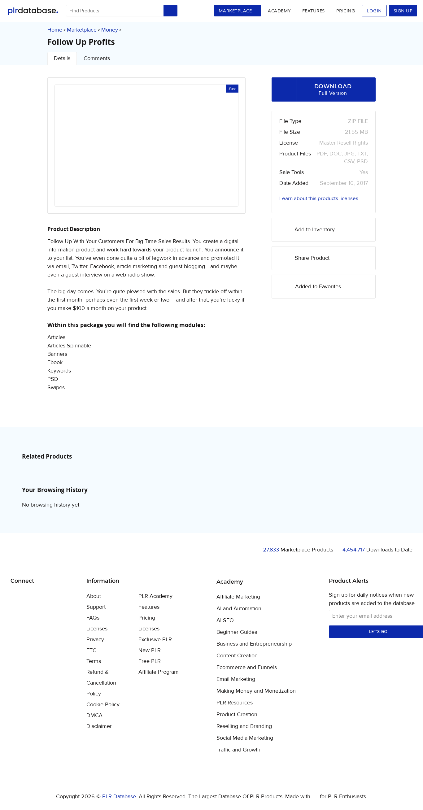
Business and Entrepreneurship (254, 644)
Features (313, 10)
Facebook (16, 597)
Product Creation (236, 714)
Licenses (96, 628)
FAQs (92, 617)
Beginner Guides (236, 632)
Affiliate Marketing (238, 597)
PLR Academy (155, 596)
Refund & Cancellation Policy (101, 682)
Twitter (31, 597)
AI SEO (225, 620)
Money (109, 29)
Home (54, 29)
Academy (279, 10)
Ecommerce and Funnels (246, 667)
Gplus (45, 597)
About (93, 596)
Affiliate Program (158, 672)
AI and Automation (238, 608)
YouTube (60, 597)
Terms (93, 661)
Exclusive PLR (155, 639)
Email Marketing (235, 679)
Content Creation (237, 655)
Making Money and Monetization (256, 691)
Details (62, 58)
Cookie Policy (103, 704)
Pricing (345, 10)
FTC (91, 650)
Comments (97, 58)
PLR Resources (234, 702)
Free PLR (149, 661)
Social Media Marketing (244, 738)
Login (374, 10)
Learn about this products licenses (318, 198)
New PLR (149, 650)
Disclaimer (99, 726)
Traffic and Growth (238, 750)
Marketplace (82, 29)
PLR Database (33, 11)
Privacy (95, 639)
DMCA (94, 715)
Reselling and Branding (244, 726)
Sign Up (403, 10)
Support (96, 607)
